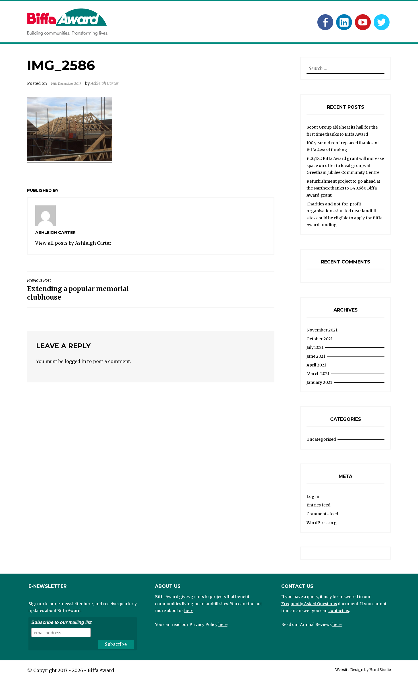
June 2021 (316, 356)
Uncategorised (321, 439)
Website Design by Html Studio (363, 669)
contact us (338, 610)
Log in (313, 496)
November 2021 (322, 330)
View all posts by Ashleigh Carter (73, 243)
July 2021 (315, 347)
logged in (75, 361)
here (188, 610)
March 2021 (318, 373)
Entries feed (318, 505)
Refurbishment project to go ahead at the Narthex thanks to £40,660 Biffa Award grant (343, 188)
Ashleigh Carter (105, 83)
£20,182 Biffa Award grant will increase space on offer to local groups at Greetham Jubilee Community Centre (345, 165)
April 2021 (316, 365)
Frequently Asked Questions (309, 603)
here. (337, 624)
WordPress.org (322, 522)
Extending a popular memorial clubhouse (78, 289)
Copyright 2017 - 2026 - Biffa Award (73, 670)
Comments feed (322, 513)
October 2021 (320, 338)
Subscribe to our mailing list (61, 622)
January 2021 (319, 382)
